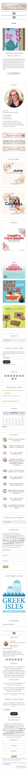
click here (14, 695)
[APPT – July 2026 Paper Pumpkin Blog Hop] (5, 453)
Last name (5, 560)
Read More (15, 73)
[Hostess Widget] (14, 173)
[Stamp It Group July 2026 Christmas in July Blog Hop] (5, 471)
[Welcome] (14, 98)
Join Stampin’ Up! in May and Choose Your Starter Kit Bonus (16, 507)
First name (5, 555)
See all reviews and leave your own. (11, 401)
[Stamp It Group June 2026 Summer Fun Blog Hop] (5, 484)
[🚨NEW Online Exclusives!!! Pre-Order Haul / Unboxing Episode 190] (5, 491)
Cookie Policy (8, 764)
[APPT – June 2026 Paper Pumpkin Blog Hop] (5, 477)
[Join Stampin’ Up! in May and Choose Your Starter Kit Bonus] (5, 506)
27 (17, 424)
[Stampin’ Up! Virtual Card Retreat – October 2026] (5, 446)
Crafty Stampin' (14, 9)
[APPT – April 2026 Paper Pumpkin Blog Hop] (5, 499)
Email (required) (7, 549)
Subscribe (6, 362)
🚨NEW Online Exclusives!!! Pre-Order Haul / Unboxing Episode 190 (16, 492)
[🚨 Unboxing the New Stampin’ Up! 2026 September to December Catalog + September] (5, 460)
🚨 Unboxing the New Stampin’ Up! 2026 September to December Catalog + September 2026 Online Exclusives (16, 462)
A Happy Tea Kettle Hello (14, 53)
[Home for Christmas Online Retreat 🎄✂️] (5, 440)
